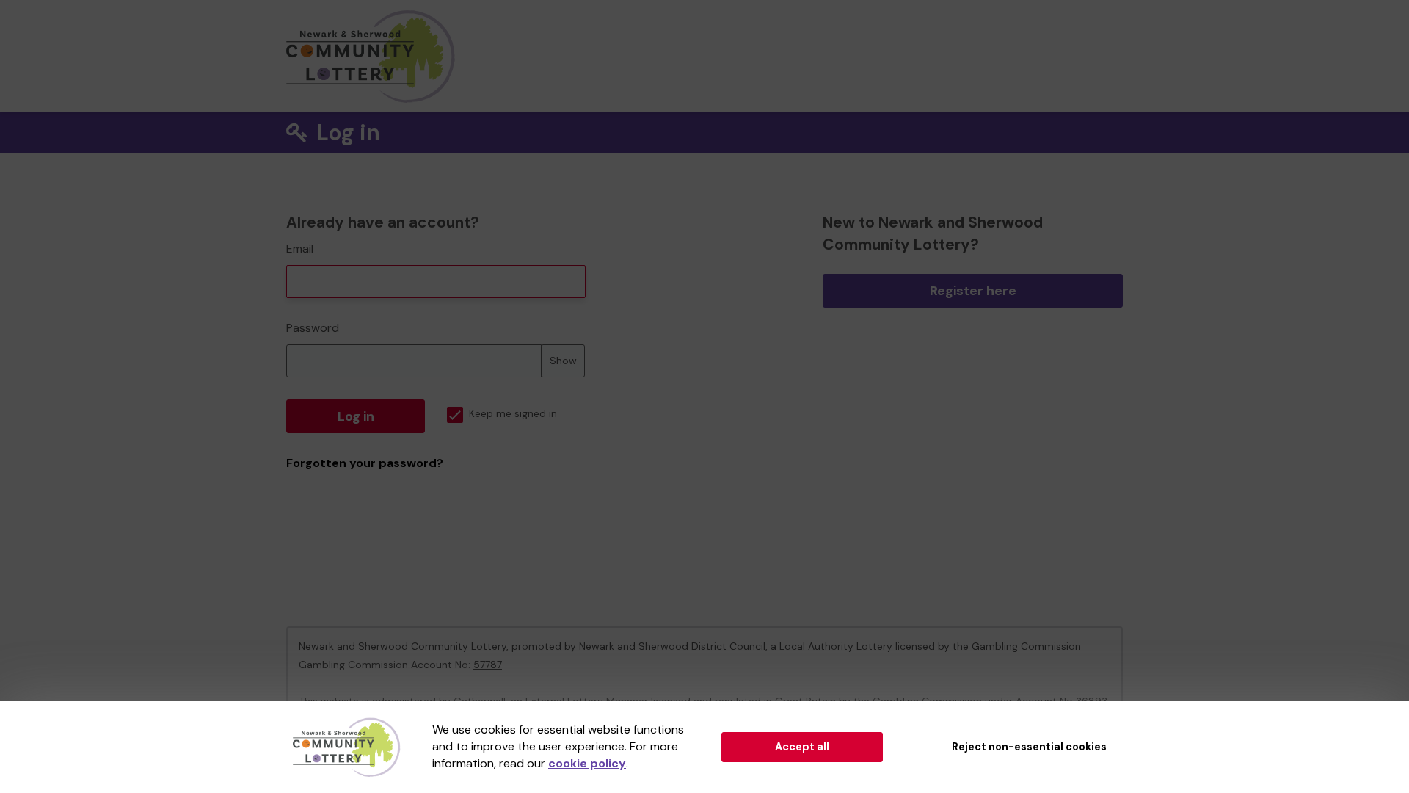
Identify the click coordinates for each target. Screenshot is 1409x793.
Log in (356, 416)
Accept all (802, 746)
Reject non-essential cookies (1029, 746)
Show (563, 360)
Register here (973, 291)
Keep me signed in (513, 414)
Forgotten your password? (364, 463)
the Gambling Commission (1017, 646)
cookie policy (587, 763)
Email (299, 248)
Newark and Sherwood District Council (672, 646)
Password (312, 328)
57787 (487, 664)
